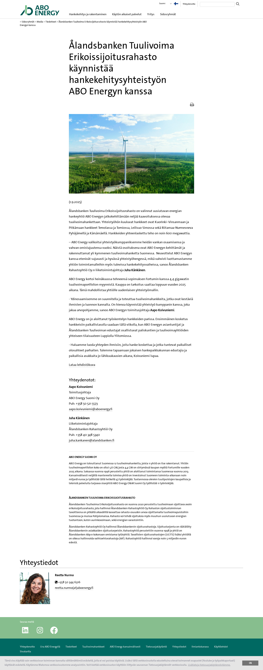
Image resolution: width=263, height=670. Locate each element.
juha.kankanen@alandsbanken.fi (91, 440)
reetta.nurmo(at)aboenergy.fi (74, 588)
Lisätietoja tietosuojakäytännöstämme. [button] (209, 664)
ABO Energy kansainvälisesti (125, 646)
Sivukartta (25, 651)
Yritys (150, 14)
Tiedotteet (50, 21)
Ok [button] (250, 662)
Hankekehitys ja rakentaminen (87, 14)
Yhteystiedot (179, 646)
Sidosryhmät (168, 14)
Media (40, 21)
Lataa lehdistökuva (82, 365)
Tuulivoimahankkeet (93, 646)
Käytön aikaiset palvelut (127, 14)
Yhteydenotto (189, 4)
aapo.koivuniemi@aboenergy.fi (90, 409)
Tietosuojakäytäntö (156, 646)
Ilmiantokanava (200, 646)
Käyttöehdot (221, 646)
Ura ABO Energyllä (50, 646)
